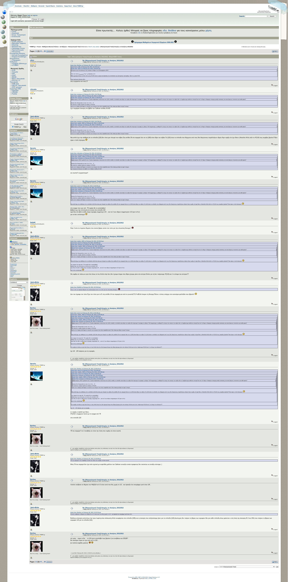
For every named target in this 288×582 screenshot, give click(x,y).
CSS (155, 578)
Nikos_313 (14, 144)
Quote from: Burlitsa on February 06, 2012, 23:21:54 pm (85, 512)
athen (32, 60)
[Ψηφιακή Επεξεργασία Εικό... (17, 233)
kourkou (13, 181)
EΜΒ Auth (15, 84)
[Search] (5, 27)
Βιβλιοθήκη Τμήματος (19, 43)
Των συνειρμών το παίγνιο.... (17, 132)
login (28, 15)
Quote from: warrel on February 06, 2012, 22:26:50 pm (85, 186)
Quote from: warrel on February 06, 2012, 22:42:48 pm (85, 313)
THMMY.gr (33, 46)
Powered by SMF (132, 577)
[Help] (4, 22)
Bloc (147, 578)
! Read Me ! (26, 6)
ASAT (14, 75)
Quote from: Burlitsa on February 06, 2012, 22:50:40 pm (85, 368)
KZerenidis (13, 271)
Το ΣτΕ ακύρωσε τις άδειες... (17, 185)
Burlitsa (33, 308)
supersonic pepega (16, 139)
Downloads (18, 6)
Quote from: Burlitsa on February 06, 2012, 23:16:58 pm (85, 458)
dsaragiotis (14, 270)
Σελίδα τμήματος (17, 41)
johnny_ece (14, 192)
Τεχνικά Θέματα (50, 6)
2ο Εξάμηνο (63, 46)
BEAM (14, 77)
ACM (13, 70)
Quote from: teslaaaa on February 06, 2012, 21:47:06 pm (85, 94)
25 (45, 51)
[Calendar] (3, 32)
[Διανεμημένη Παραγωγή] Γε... (17, 169)
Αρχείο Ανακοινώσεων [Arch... (17, 143)
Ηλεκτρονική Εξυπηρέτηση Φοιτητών (17, 52)
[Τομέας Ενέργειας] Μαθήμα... (17, 159)
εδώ (165, 30)
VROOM (15, 92)
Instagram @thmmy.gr (19, 63)
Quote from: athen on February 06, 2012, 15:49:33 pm (85, 68)
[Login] (4, 37)
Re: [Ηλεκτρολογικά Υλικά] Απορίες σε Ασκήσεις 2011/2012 (103, 60)
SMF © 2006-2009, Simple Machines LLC (149, 577)
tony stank (96, 46)
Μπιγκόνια (14, 134)
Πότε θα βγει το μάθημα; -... (17, 153)
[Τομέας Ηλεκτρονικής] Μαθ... (17, 190)
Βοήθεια (172, 30)
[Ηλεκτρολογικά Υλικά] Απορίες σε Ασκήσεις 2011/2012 (116, 46)
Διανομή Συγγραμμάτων (20, 55)
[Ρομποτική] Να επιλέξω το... (17, 228)
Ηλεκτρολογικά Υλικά (74, 46)
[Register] (5, 41)
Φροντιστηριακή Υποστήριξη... (17, 180)
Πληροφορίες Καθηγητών (15, 61)
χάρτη (208, 30)
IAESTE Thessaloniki (19, 85)
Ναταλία (33, 148)
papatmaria (14, 264)
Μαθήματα (34, 6)
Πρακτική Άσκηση (18, 50)
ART (13, 73)
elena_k (13, 267)
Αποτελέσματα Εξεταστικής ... (17, 138)
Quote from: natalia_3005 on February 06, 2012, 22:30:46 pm (87, 241)
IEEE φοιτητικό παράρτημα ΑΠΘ (16, 88)
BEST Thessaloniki (18, 79)
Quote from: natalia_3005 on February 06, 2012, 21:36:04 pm (87, 96)
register (35, 15)
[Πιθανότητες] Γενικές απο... (17, 175)
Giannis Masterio (16, 197)
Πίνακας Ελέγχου (16, 98)
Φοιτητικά (41, 6)
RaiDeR (32, 222)
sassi (12, 223)
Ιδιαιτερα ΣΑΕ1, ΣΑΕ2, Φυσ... (17, 206)
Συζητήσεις (59, 6)
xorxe (12, 269)
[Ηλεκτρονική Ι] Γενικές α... (16, 196)
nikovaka (33, 89)
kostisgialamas (15, 208)
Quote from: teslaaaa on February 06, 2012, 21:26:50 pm (86, 97)
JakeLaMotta (34, 116)
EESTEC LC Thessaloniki (15, 81)
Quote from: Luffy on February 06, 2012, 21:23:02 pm (85, 67)
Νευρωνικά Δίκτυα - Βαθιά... (17, 222)
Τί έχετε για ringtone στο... (16, 217)
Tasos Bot (14, 234)
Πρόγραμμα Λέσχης (18, 48)
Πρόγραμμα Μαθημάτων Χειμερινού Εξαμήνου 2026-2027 (154, 42)
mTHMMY (15, 65)
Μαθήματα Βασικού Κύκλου (50, 46)
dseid (12, 275)
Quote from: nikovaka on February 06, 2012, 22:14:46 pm (86, 153)
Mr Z (12, 266)
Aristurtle (15, 72)
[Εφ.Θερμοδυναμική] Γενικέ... (17, 164)
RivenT (13, 229)
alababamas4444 (16, 155)
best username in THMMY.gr (17, 212)
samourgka (14, 265)
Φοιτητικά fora (16, 46)
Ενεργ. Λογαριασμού (19, 35)
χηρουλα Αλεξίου (16, 186)
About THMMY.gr (78, 6)
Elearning (15, 45)
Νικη (12, 276)
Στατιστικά (13, 238)
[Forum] (3, 17)
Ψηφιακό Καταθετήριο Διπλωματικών (18, 57)
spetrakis (13, 272)
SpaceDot (15, 90)
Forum (14, 31)
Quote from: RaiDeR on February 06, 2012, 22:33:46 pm (85, 287)
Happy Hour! (68, 6)
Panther (14, 94)
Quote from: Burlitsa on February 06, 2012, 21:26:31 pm (85, 65)
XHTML (151, 578)
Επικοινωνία (16, 36)
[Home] (5, 12)
